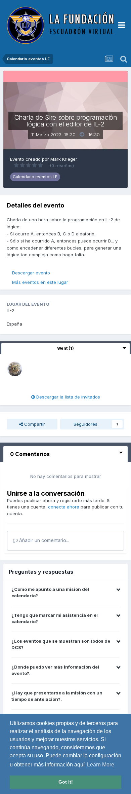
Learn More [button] (100, 764)
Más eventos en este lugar (40, 282)
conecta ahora (63, 506)
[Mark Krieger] (15, 368)
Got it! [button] (65, 782)
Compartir (34, 424)
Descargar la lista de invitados (67, 397)
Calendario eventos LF (35, 176)
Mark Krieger (63, 159)
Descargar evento (31, 272)
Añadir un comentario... (43, 540)
